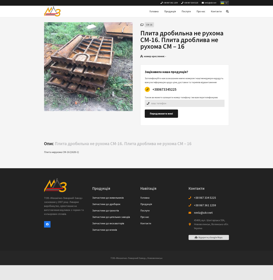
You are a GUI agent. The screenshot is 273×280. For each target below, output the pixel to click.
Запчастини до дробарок (106, 204)
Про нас (144, 217)
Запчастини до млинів (104, 229)
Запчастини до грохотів (105, 210)
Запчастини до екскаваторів (108, 223)
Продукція (146, 204)
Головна (144, 197)
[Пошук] (227, 11)
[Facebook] (47, 224)
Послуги (145, 210)
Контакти (145, 223)
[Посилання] (52, 11)
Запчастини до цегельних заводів (111, 217)
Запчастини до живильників (108, 197)
